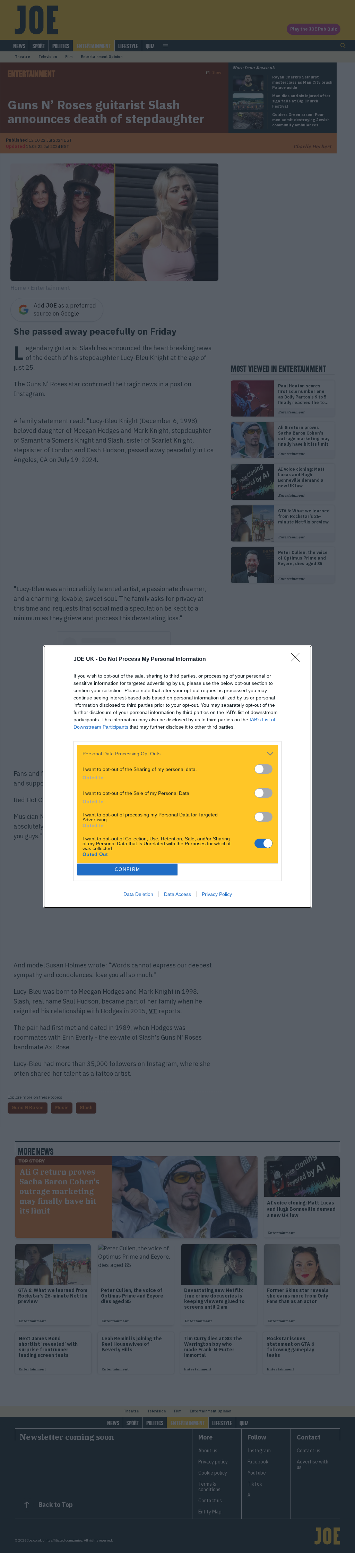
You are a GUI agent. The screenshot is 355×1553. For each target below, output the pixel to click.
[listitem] (177, 753)
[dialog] (177, 776)
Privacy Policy (217, 894)
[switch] (263, 769)
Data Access (177, 894)
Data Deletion (138, 894)
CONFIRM (127, 869)
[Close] (297, 659)
